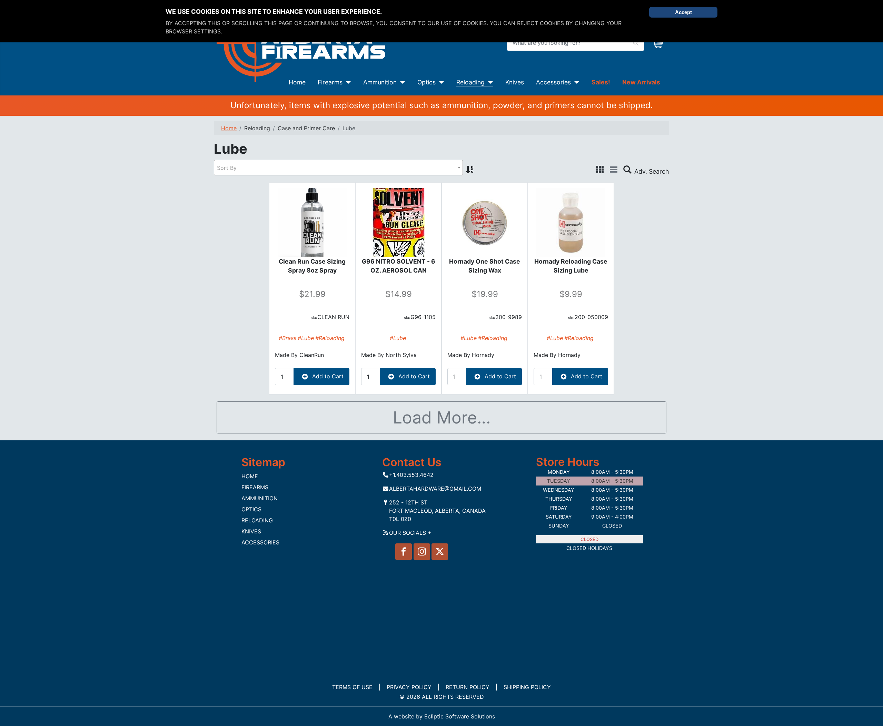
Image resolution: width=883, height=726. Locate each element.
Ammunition (380, 82)
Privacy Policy (409, 687)
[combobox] (338, 167)
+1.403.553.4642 (411, 474)
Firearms (330, 82)
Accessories (553, 82)
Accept (683, 12)
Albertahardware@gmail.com (435, 488)
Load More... (441, 417)
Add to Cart (327, 376)
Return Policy (467, 687)
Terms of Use (352, 687)
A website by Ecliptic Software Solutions (441, 716)
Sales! (601, 82)
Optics (426, 82)
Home (297, 82)
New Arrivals (641, 82)
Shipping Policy (527, 687)
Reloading (470, 82)
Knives (514, 82)
